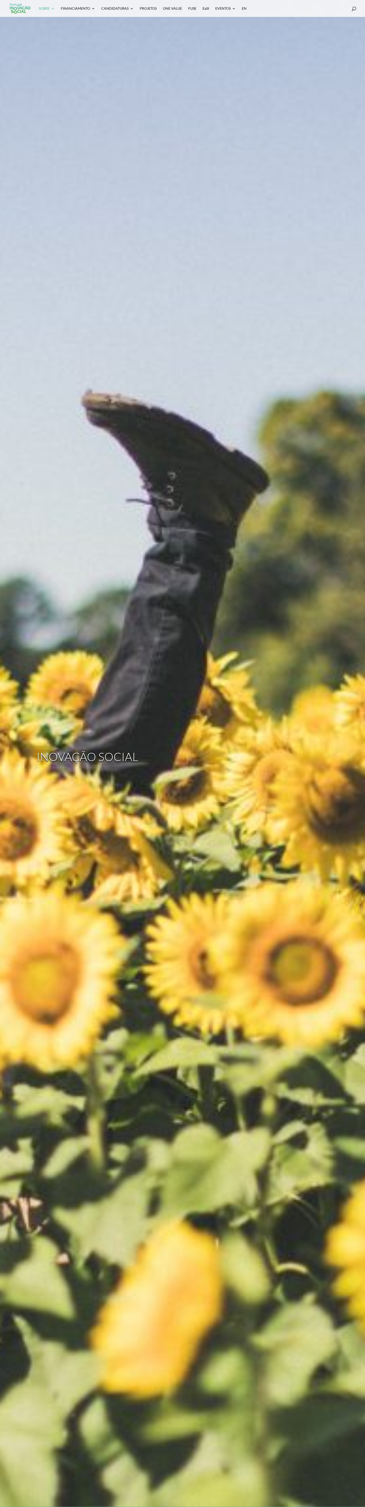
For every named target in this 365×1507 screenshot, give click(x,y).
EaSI (206, 8)
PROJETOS (148, 8)
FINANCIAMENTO (75, 8)
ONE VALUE (172, 8)
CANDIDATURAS (115, 8)
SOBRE (44, 8)
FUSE (192, 8)
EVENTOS (223, 8)
